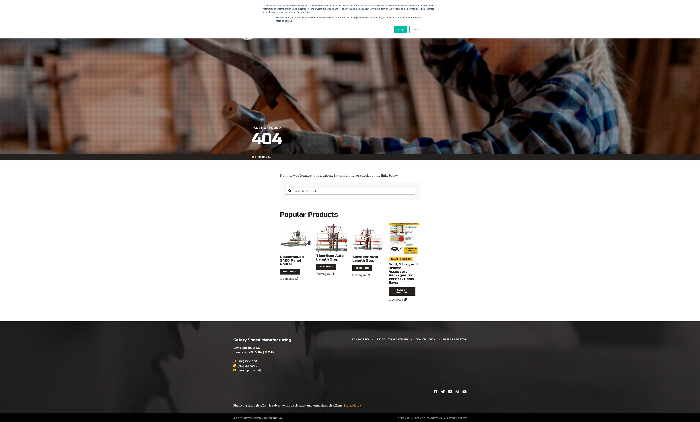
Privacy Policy (457, 418)
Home (253, 157)
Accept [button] (400, 29)
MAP (270, 352)
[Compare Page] (297, 279)
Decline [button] (416, 29)
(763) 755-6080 (247, 366)
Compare (288, 279)
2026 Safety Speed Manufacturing (259, 418)
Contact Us (360, 339)
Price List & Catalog (392, 339)
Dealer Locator (455, 339)
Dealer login (425, 339)
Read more (290, 272)
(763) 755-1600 (247, 361)
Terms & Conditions (428, 418)
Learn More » (352, 405)
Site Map (404, 418)
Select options (402, 291)
